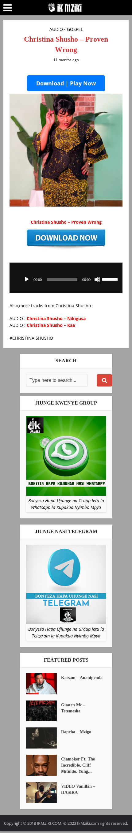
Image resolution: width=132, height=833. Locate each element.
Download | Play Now (66, 83)
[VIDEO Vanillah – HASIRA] (43, 792)
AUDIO (56, 29)
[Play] (27, 279)
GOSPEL (75, 29)
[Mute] (97, 279)
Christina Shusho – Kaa (51, 325)
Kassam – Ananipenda (82, 677)
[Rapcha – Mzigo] (43, 738)
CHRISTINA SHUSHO (32, 338)
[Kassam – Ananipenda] (43, 683)
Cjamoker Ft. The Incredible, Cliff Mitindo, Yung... (78, 765)
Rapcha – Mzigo (76, 732)
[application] (66, 278)
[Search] (104, 380)
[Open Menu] (7, 8)
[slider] (110, 278)
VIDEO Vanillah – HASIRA (78, 789)
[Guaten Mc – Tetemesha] (43, 711)
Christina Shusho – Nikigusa (56, 318)
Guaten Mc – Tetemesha (73, 708)
